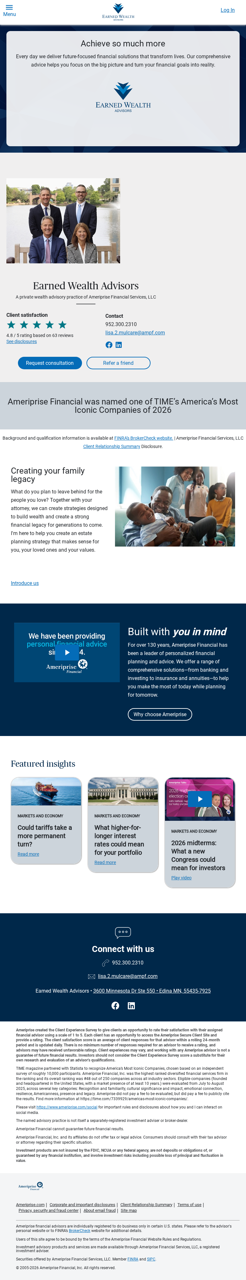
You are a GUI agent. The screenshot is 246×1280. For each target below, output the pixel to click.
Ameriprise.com (30, 1204)
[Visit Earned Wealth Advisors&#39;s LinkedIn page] (131, 1006)
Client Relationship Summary (111, 446)
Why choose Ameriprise (160, 714)
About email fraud (100, 1210)
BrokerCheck (79, 1230)
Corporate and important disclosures (82, 1204)
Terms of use (189, 1204)
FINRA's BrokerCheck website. (143, 438)
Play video (181, 877)
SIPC (151, 1259)
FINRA (132, 1259)
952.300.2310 (121, 324)
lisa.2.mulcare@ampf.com (135, 333)
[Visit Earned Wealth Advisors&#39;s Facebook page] (116, 1006)
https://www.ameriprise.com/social (67, 1107)
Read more (28, 854)
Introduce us (25, 583)
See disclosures (21, 341)
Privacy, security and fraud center (48, 1210)
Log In (228, 10)
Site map (129, 1210)
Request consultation (50, 363)
